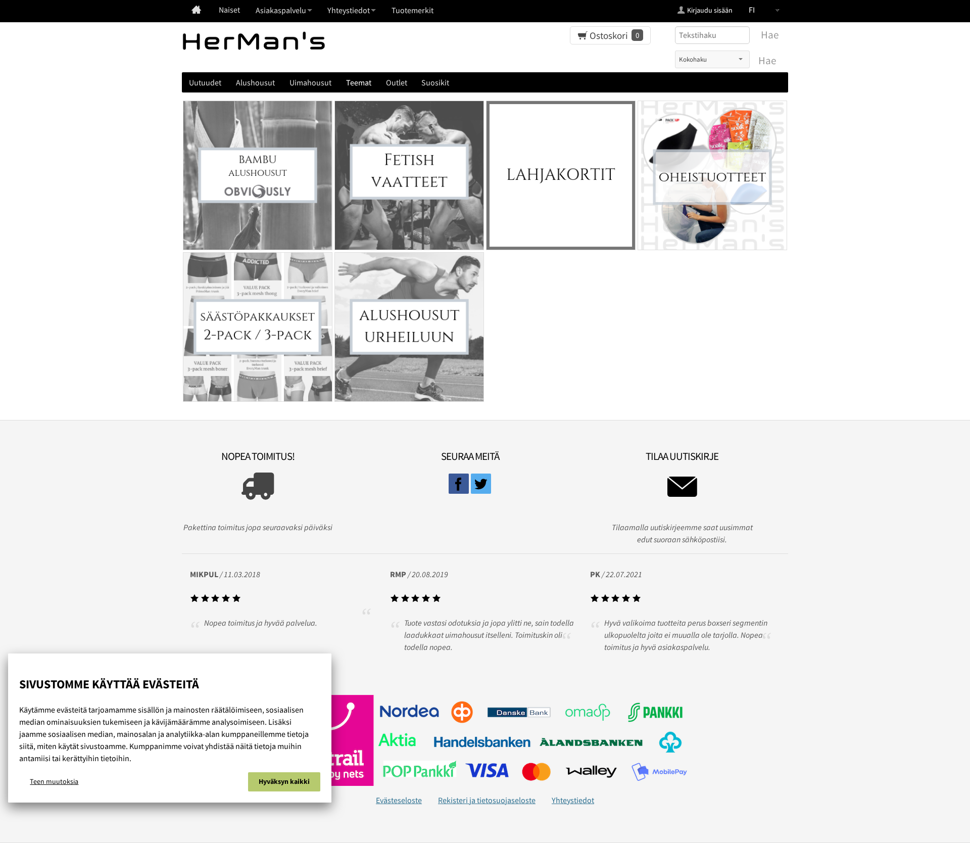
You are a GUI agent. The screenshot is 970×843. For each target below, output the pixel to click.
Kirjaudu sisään (710, 10)
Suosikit (435, 82)
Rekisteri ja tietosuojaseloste (487, 800)
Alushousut (255, 82)
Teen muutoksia (54, 781)
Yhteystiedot (573, 800)
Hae (767, 60)
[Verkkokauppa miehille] (196, 9)
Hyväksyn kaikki (284, 781)
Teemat (358, 82)
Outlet (396, 82)
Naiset (229, 10)
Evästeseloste (399, 800)
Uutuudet (205, 82)
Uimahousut (310, 82)
